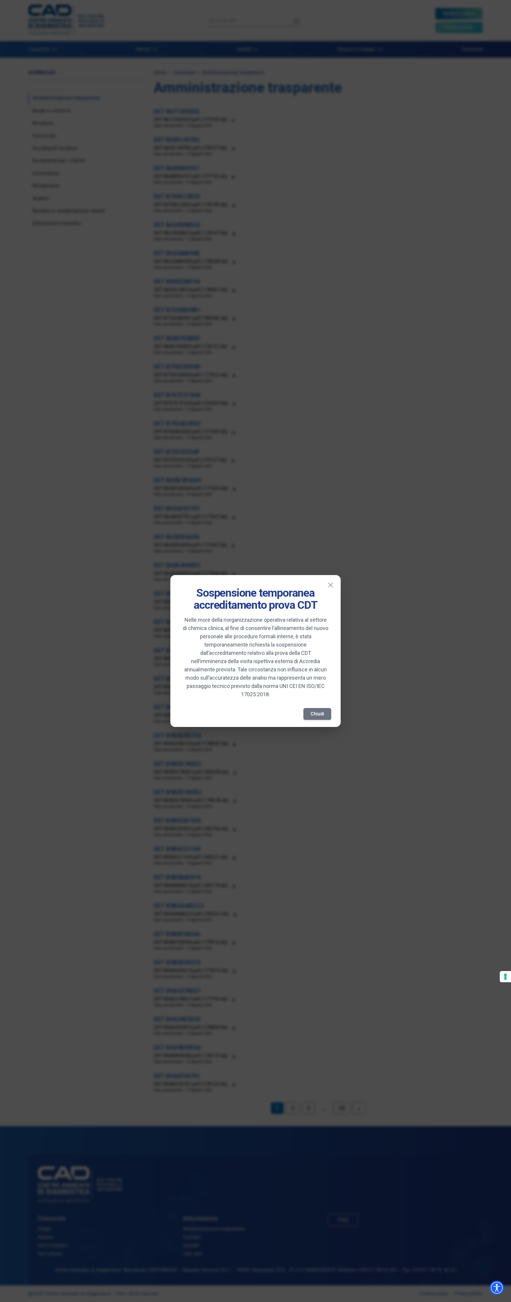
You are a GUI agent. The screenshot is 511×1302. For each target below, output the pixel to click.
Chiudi (317, 714)
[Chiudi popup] (330, 585)
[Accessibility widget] (497, 1288)
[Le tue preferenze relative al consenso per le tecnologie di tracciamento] (505, 976)
